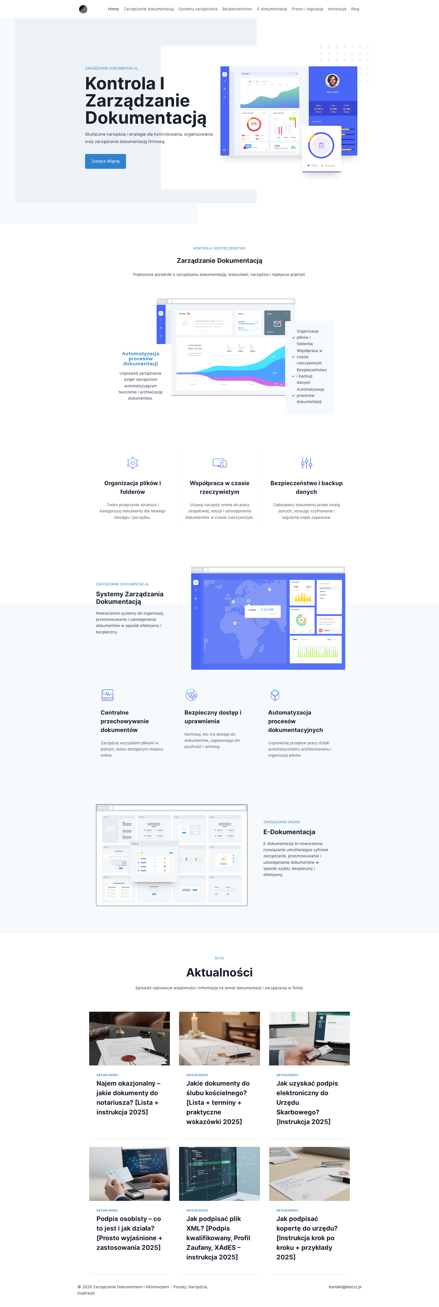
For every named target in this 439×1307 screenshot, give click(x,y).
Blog (355, 9)
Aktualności (107, 1075)
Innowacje (337, 9)
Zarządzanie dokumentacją (149, 9)
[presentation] (129, 1039)
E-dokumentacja (272, 9)
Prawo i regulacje (307, 9)
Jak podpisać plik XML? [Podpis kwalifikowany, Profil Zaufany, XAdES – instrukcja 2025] (218, 1238)
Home (113, 9)
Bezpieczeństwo (237, 9)
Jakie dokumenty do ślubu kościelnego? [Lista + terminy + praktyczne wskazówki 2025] (218, 1102)
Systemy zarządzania (198, 9)
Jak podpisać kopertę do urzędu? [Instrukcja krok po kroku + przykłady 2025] (307, 1238)
